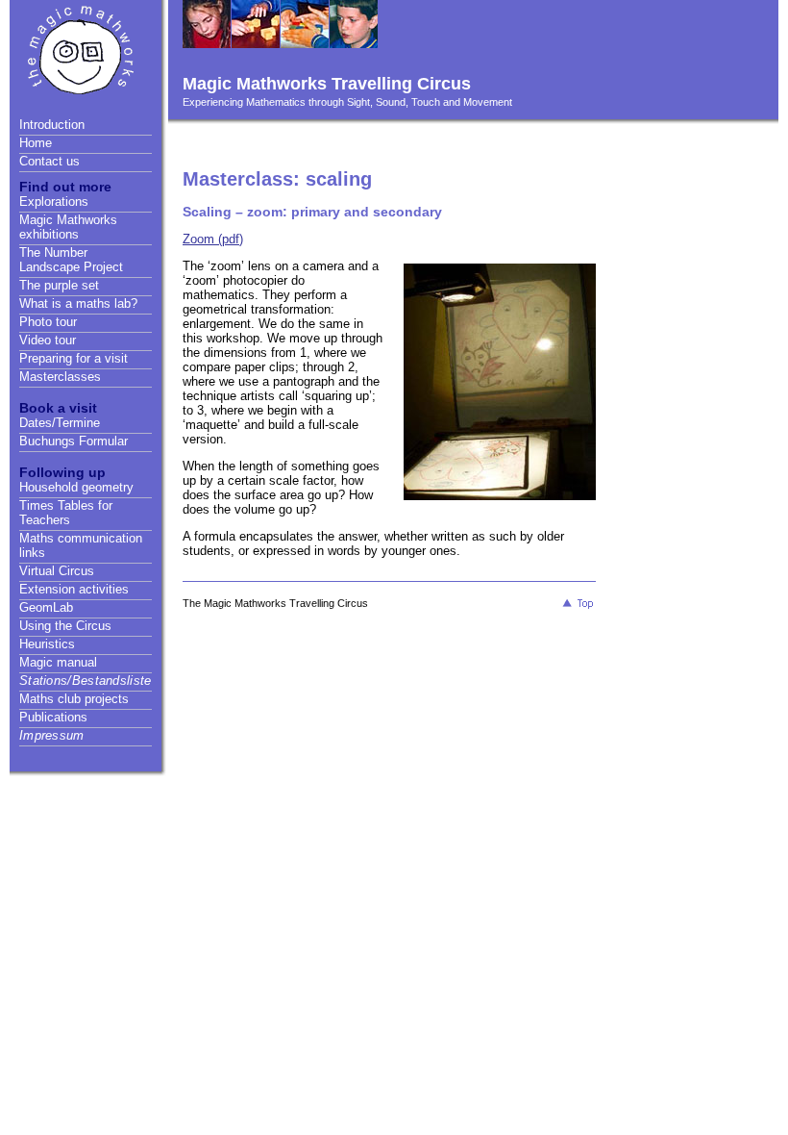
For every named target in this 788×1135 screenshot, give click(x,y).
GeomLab (46, 607)
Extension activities (74, 589)
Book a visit (58, 408)
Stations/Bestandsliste (85, 680)
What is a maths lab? (78, 303)
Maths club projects (74, 699)
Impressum (52, 735)
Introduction (52, 124)
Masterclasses (60, 376)
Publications (53, 717)
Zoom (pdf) (213, 239)
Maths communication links (80, 545)
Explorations (53, 201)
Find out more (65, 186)
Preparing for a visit (73, 358)
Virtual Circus (56, 571)
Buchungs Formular (73, 441)
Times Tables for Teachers (65, 512)
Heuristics (47, 644)
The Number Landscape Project (71, 259)
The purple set (59, 285)
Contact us (49, 161)
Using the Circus (65, 625)
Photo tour (48, 322)
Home (35, 143)
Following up (62, 472)
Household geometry (76, 487)
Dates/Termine (59, 423)
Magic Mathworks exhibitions (68, 227)
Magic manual (58, 662)
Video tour (47, 340)
